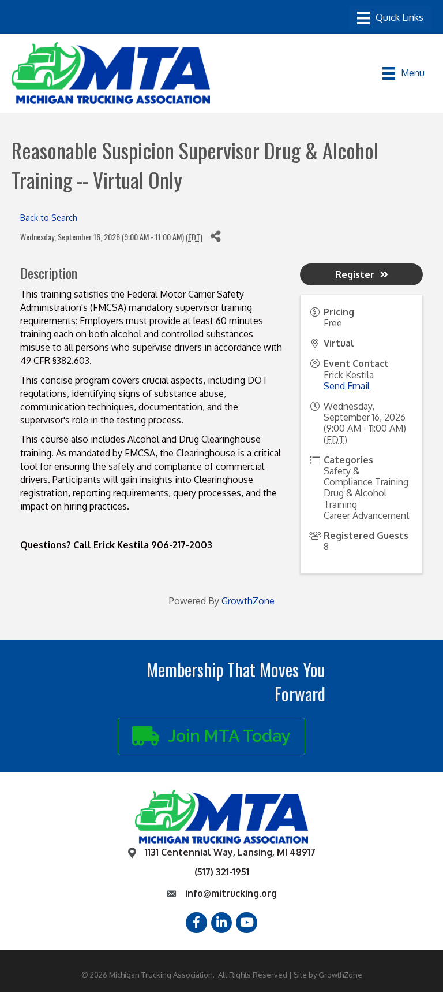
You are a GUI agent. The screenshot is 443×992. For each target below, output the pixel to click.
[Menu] (390, 18)
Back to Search (48, 217)
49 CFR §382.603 (54, 360)
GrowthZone (248, 601)
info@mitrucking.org (231, 893)
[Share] (215, 237)
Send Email (347, 386)
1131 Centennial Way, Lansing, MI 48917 (230, 852)
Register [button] (354, 274)
